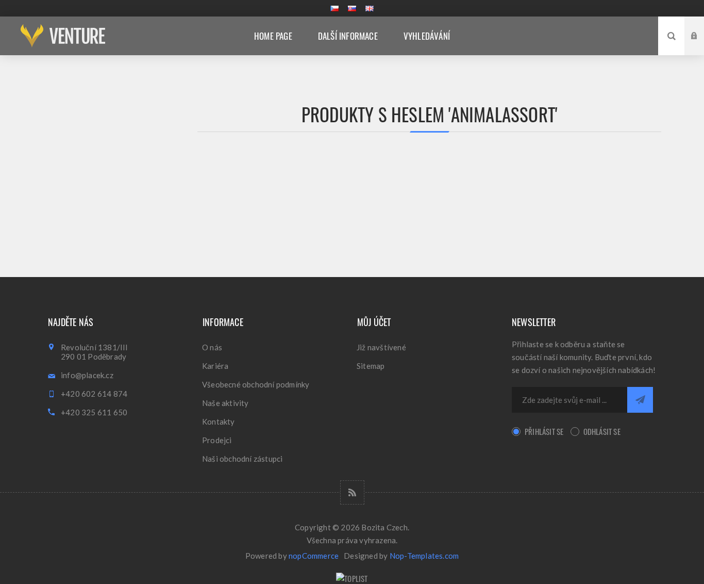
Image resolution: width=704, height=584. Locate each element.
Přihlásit (702, 26)
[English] (369, 8)
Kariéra (215, 365)
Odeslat (640, 400)
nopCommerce (314, 555)
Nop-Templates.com (424, 555)
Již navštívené (381, 347)
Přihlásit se (544, 431)
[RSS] (352, 492)
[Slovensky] (352, 8)
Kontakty (218, 421)
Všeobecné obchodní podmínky (255, 384)
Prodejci (217, 440)
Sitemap (370, 365)
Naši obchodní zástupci (242, 458)
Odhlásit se (602, 431)
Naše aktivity (225, 403)
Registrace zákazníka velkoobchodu (702, 46)
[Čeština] (334, 8)
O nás (212, 347)
